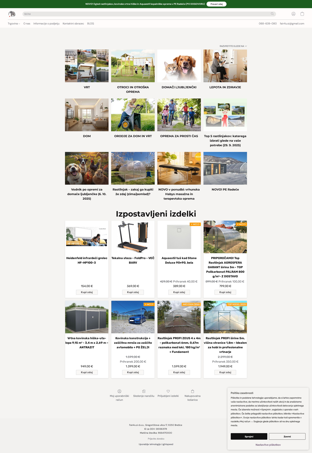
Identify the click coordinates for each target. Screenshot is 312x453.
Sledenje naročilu (143, 395)
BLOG (90, 23)
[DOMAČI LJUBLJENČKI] (179, 66)
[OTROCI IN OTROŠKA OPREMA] (133, 66)
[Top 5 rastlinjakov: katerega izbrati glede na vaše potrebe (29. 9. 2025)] (225, 115)
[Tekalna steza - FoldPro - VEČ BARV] (133, 237)
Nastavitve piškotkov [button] (268, 444)
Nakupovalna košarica (193, 397)
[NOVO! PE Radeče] (225, 168)
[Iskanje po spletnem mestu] (272, 13)
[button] (217, 4)
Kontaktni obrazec (73, 23)
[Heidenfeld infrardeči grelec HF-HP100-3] (86, 237)
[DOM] (87, 115)
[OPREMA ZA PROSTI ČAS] (179, 115)
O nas (26, 23)
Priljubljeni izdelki (168, 395)
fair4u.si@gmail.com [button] (292, 23)
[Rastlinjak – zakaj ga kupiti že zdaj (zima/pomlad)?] (133, 168)
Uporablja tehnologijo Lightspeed (156, 444)
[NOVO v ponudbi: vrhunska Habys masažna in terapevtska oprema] (179, 168)
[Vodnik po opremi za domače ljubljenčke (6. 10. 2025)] (87, 168)
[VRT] (87, 66)
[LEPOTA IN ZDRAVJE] (225, 66)
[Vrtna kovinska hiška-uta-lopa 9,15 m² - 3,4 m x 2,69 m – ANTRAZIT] (86, 317)
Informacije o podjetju (46, 23)
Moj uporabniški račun (119, 397)
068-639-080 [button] (268, 23)
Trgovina (13, 23)
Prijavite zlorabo (156, 438)
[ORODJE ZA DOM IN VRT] (133, 115)
